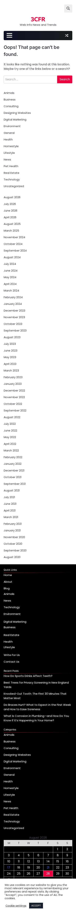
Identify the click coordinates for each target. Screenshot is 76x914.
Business (9, 99)
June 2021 (10, 504)
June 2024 (11, 270)
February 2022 (13, 457)
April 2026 (10, 217)
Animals (9, 93)
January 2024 (13, 304)
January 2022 (12, 464)
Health (8, 139)
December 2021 (14, 470)
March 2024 (11, 290)
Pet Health (11, 166)
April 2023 (10, 364)
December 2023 (14, 310)
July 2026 (10, 204)
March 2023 (11, 370)
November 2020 (14, 537)
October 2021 (12, 477)
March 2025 (11, 230)
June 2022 (10, 430)
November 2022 (14, 397)
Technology (12, 179)
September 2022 (15, 410)
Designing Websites (17, 113)
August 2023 (12, 337)
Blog (7, 588)
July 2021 (9, 497)
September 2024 (15, 250)
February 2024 (13, 297)
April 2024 (10, 284)
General (9, 133)
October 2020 (13, 544)
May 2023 (10, 357)
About (8, 582)
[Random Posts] (66, 35)
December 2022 (14, 390)
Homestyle (11, 146)
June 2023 (10, 350)
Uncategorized (14, 186)
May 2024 (10, 277)
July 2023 (10, 344)
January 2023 (13, 384)
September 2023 (15, 330)
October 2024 (13, 244)
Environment (12, 126)
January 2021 (12, 530)
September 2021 (15, 484)
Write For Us (12, 655)
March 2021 (11, 517)
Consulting (11, 106)
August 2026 (12, 197)
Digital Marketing (15, 119)
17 (8, 867)
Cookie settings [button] (16, 905)
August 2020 (12, 557)
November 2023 (14, 317)
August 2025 (12, 224)
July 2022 (10, 424)
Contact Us (11, 662)
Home (8, 575)
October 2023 (13, 324)
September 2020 (15, 550)
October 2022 (13, 404)
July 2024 (10, 264)
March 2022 (11, 450)
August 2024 (12, 257)
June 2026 (10, 210)
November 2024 (14, 237)
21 (48, 867)
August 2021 (12, 490)
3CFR (38, 18)
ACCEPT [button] (36, 905)
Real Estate (11, 173)
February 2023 (13, 377)
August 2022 (12, 417)
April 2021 (9, 510)
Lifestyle (9, 153)
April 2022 (10, 444)
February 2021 (13, 524)
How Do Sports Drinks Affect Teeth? (28, 676)
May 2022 (10, 437)
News (7, 159)
